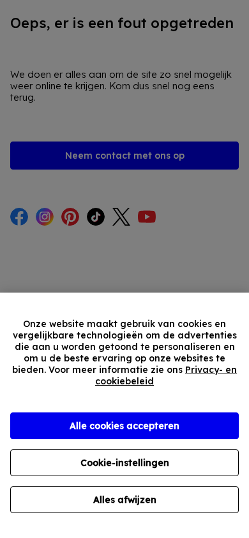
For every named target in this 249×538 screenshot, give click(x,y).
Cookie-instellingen (124, 463)
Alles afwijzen (124, 499)
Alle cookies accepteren (124, 426)
